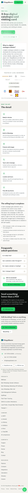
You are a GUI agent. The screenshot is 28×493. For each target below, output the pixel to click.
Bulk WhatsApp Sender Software (10, 383)
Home (2, 7)
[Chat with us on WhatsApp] (25, 490)
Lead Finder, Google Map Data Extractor (12, 405)
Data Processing (22, 488)
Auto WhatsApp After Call (8, 389)
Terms (7, 488)
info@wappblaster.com (10, 360)
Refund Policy (13, 488)
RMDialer (3, 379)
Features (3, 463)
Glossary (3, 476)
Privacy (3, 488)
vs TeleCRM (4, 431)
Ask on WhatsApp (15, 284)
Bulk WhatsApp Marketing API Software (11, 386)
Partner (3, 449)
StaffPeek (3, 395)
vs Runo (3, 428)
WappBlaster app (8, 365)
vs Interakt (4, 419)
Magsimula (19, 2)
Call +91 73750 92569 (10, 357)
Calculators (4, 473)
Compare (3, 466)
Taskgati (3, 408)
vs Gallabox (4, 425)
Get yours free (9, 32)
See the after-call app (9, 37)
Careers (3, 479)
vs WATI (3, 416)
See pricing (6, 331)
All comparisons (5, 435)
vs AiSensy (4, 422)
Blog (2, 452)
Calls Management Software (8, 392)
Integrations (4, 469)
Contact (3, 455)
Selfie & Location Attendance (9, 401)
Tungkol (3, 443)
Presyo (3, 446)
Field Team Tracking (6, 398)
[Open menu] (25, 2)
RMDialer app (20, 365)
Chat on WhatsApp (10, 327)
